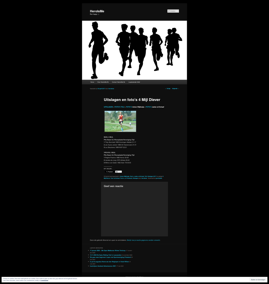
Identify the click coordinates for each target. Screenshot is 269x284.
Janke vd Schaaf (139, 176)
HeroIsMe (97, 11)
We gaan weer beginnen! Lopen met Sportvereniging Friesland (110, 257)
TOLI (123, 107)
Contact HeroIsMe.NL (118, 82)
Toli (146, 176)
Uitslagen (135, 178)
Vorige (167, 88)
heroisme (111, 89)
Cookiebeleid (44, 280)
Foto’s (122, 178)
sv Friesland (128, 178)
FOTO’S (117, 107)
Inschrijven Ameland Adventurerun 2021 (103, 266)
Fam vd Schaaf (115, 178)
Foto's (132, 176)
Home (92, 82)
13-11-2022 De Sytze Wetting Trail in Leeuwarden (105, 255)
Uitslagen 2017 (151, 176)
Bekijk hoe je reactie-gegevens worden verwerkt (143, 240)
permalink (159, 178)
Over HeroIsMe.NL (103, 82)
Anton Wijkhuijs (124, 176)
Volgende (175, 88)
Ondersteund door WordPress (134, 277)
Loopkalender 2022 (134, 82)
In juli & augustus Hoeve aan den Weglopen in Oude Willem (109, 262)
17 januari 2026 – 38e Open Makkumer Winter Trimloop (107, 250)
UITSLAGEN (108, 107)
